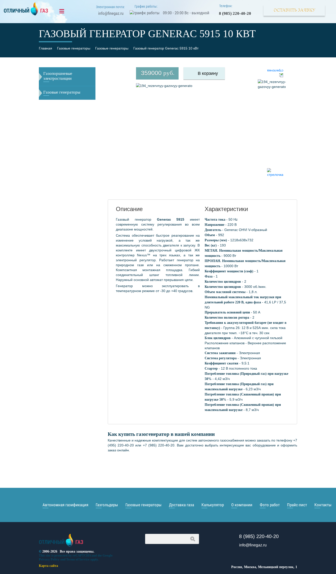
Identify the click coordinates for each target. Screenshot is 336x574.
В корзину (208, 73)
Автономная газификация (65, 504)
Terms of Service (78, 559)
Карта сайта (48, 566)
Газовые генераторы (61, 92)
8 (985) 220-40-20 (235, 13)
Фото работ (270, 504)
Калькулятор (212, 504)
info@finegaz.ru (110, 13)
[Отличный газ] (61, 547)
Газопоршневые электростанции (57, 76)
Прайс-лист (297, 504)
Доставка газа (181, 504)
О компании (241, 504)
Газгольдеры (107, 504)
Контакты (323, 504)
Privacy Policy (49, 559)
